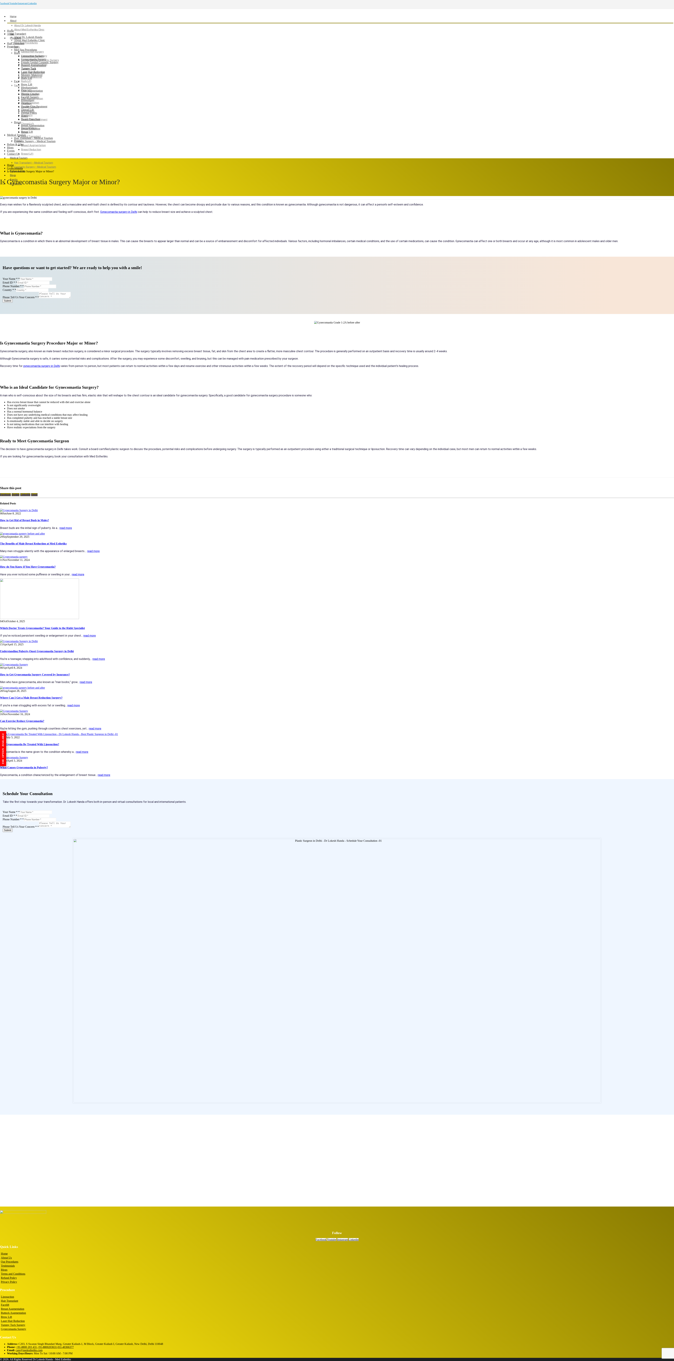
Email (34, 494)
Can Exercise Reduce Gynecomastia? (22, 721)
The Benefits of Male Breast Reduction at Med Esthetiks (33, 543)
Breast (17, 122)
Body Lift (26, 81)
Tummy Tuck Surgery (13, 1324)
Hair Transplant (18, 33)
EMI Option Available (3, 748)
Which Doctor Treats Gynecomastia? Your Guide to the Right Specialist (42, 628)
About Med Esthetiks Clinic (29, 29)
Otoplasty (26, 103)
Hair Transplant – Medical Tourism (33, 162)
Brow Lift (26, 84)
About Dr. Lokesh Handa (27, 25)
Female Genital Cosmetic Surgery (39, 62)
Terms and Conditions (13, 1273)
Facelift (5, 1304)
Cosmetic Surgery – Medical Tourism (35, 167)
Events (11, 150)
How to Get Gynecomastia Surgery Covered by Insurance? (35, 674)
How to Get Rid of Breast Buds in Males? (24, 520)
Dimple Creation (30, 93)
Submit (7, 300)
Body (17, 52)
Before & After (15, 144)
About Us (6, 1257)
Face (17, 85)
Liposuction (7, 1296)
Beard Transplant (31, 136)
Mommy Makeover (31, 74)
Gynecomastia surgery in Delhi (118, 212)
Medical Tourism (19, 158)
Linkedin (32, 3)
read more (66, 528)
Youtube (13, 3)
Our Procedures (9, 1261)
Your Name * (11, 278)
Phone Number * (13, 286)
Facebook (5, 494)
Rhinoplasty (27, 100)
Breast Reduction (31, 149)
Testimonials (8, 1265)
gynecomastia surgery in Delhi (41, 366)
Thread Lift (27, 123)
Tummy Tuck (28, 68)
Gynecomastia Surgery (33, 59)
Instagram (23, 3)
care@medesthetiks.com (29, 1350)
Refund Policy (9, 1277)
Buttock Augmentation (33, 65)
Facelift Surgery (30, 97)
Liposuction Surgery (32, 51)
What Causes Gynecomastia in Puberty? (24, 767)
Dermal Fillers (29, 112)
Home (13, 16)
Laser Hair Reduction (33, 71)
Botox (24, 115)
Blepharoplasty (29, 87)
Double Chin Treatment (34, 106)
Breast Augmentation (33, 145)
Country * (9, 289)
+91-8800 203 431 (26, 1347)
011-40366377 (66, 1347)
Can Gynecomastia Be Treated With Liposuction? (29, 744)
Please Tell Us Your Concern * (21, 297)
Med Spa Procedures (26, 42)
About (13, 20)
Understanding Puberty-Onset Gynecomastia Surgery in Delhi (37, 651)
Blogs (13, 175)
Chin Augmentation (32, 90)
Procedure (12, 46)
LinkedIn (25, 494)
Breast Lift (27, 153)
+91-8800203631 (47, 1347)
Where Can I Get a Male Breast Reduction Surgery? (31, 697)
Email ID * (10, 282)
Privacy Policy (9, 1281)
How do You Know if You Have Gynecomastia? (28, 566)
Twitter (15, 494)
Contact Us (13, 153)
